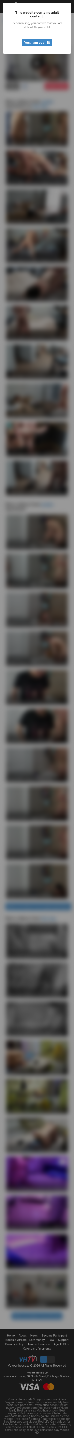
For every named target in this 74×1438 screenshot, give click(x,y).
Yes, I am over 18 (37, 43)
